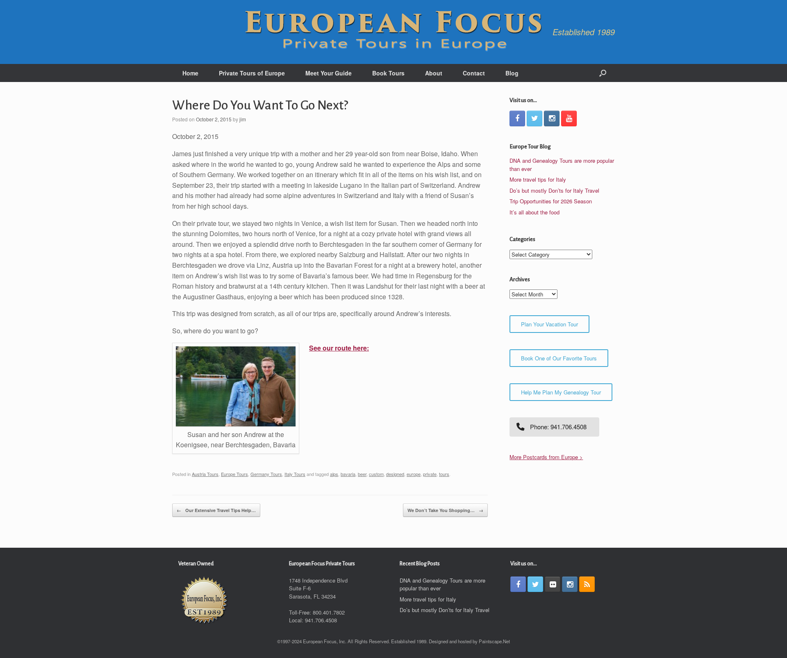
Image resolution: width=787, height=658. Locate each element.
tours (444, 474)
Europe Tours (234, 474)
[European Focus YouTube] (569, 118)
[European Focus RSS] (587, 584)
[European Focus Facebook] (517, 118)
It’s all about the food (535, 212)
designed (395, 474)
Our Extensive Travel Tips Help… (216, 510)
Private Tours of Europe (252, 73)
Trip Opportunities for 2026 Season (551, 201)
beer (362, 474)
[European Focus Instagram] (552, 118)
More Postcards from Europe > (546, 457)
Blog (512, 73)
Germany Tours (266, 474)
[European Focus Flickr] (552, 584)
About (433, 73)
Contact (474, 73)
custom (376, 474)
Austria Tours (205, 474)
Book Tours (388, 73)
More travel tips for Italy (538, 179)
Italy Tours (294, 474)
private (430, 474)
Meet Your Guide (328, 73)
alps (334, 474)
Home (190, 73)
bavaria (348, 474)
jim (242, 119)
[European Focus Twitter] (534, 118)
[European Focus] (393, 32)
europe (414, 474)
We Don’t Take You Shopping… (445, 510)
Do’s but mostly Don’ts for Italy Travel (554, 190)
